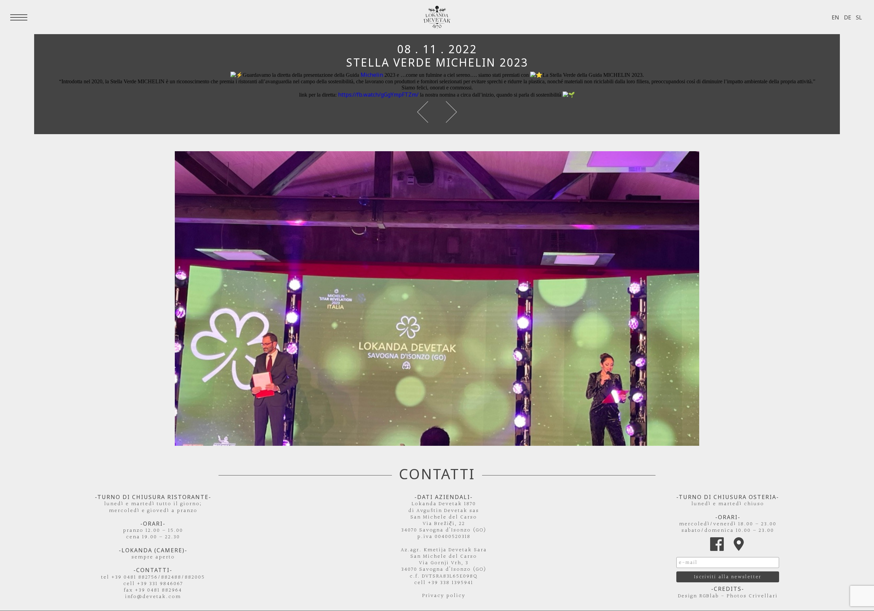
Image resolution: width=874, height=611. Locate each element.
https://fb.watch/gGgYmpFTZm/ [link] (378, 94)
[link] (372, 75)
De (847, 17)
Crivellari (763, 596)
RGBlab (709, 596)
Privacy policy (443, 596)
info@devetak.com (153, 597)
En (835, 17)
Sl (859, 17)
